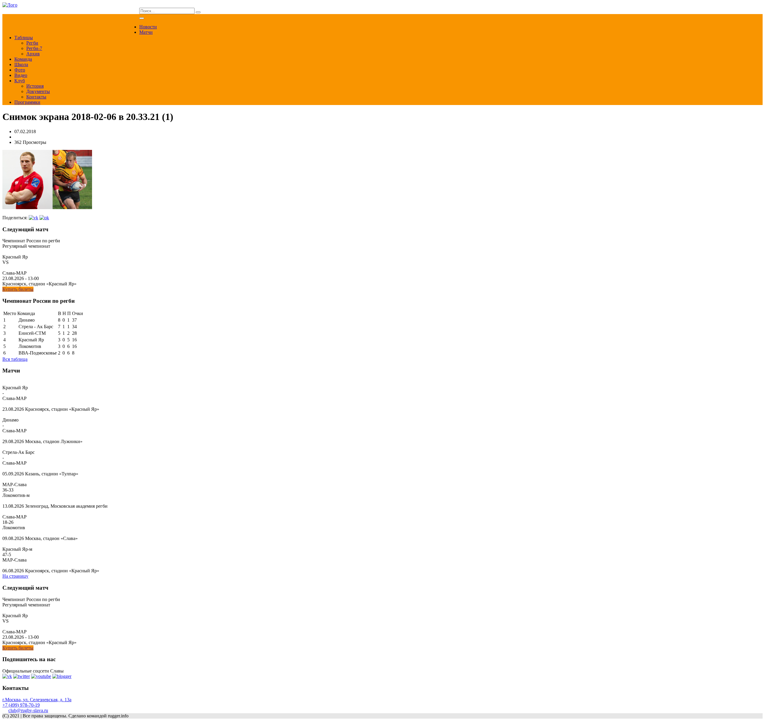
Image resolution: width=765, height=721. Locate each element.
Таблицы (23, 37)
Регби (32, 42)
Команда (23, 59)
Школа (21, 64)
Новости (148, 26)
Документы (38, 91)
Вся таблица (14, 359)
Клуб (19, 80)
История (35, 86)
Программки (27, 102)
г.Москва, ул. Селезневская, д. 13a (36, 699)
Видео (20, 75)
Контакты (36, 96)
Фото (19, 69)
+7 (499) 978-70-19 (21, 705)
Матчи (146, 32)
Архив (33, 53)
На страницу (15, 576)
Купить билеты (17, 289)
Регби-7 (34, 48)
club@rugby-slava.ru (28, 710)
